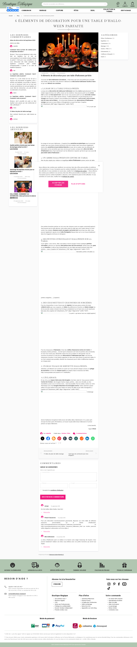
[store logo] (18, 4)
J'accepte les (52, 490)
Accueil (11, 15)
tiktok (108, 588)
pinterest (114, 584)
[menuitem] (26, 10)
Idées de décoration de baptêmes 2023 (22, 40)
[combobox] (75, 4)
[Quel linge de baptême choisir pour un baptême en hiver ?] (23, 162)
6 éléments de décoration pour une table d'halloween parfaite (66, 76)
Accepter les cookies (58, 184)
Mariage (105, 46)
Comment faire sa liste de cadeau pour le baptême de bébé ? (23, 50)
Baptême (105, 41)
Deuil (103, 57)
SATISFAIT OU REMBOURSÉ (12, 570)
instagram (109, 584)
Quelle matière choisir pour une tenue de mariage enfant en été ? (22, 146)
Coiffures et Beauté (108, 54)
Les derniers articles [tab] (19, 128)
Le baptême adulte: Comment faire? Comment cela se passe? (23, 75)
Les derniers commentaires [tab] (20, 36)
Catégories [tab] (109, 35)
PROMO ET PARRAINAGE (124, 570)
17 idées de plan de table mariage (20, 111)
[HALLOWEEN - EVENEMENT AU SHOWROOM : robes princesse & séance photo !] (23, 186)
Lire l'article (14, 149)
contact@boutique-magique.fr (17, 594)
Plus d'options (78, 184)
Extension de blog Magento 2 (56, 554)
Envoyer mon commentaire (53, 497)
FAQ (118, 6)
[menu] (68, 10)
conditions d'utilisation (56, 490)
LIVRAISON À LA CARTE (35, 570)
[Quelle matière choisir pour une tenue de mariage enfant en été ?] (23, 137)
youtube (124, 584)
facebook (119, 584)
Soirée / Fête (106, 49)
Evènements (105, 51)
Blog (18, 15)
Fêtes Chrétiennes (107, 38)
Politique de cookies (81, 171)
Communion (106, 43)
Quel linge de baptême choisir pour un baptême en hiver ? (22, 170)
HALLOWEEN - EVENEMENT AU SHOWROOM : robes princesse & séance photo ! (23, 195)
